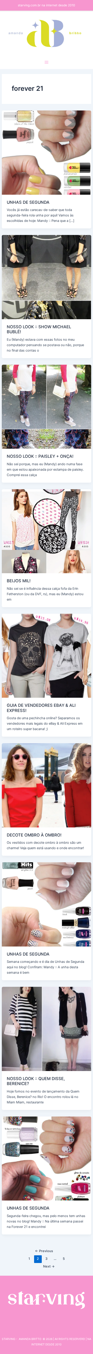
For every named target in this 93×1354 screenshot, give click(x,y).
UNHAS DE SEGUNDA (28, 202)
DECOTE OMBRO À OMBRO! (34, 834)
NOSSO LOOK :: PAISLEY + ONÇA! (40, 456)
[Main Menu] (46, 62)
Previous (44, 1251)
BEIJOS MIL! (18, 580)
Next (49, 1266)
